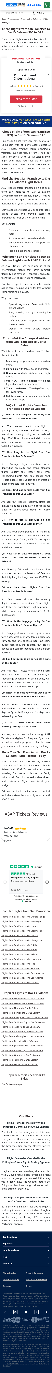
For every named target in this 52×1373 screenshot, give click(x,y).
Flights (10, 19)
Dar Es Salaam (35, 19)
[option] (26, 838)
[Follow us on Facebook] (5, 1312)
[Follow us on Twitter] (37, 1312)
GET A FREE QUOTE (26, 99)
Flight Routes (9, 1273)
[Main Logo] (15, 5)
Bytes (28, 1286)
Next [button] (48, 838)
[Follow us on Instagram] (15, 1312)
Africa (17, 19)
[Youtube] (26, 1312)
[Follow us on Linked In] (47, 1312)
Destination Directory (36, 1279)
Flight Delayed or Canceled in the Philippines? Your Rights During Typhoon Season (26, 1162)
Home (3, 19)
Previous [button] (2, 838)
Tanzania (24, 19)
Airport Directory (34, 1273)
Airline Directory (11, 1279)
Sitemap (7, 1286)
